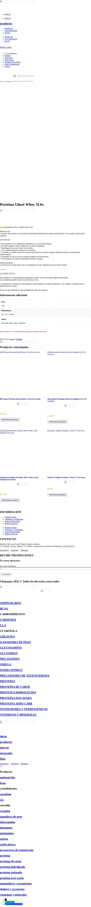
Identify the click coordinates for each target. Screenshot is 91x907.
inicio (3, 736)
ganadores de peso (11, 816)
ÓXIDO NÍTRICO (11, 670)
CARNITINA (8, 619)
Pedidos (8, 56)
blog (2, 758)
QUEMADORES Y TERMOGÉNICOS (24, 709)
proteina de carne (10, 861)
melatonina (7, 833)
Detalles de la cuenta (12, 62)
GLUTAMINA (9, 653)
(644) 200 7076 (68, 546)
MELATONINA (10, 658)
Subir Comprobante (12, 64)
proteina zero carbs (12, 878)
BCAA (4, 608)
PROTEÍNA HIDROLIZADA (18, 692)
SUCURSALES (11, 31)
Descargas (8, 58)
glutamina (6, 827)
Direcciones (9, 60)
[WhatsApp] (6, 902)
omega (4, 838)
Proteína (9, 81)
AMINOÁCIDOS (10, 603)
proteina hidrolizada (12, 866)
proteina (5, 855)
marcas (4, 747)
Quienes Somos (10, 517)
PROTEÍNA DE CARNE (15, 686)
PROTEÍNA (7, 681)
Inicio (2, 81)
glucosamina (7, 822)
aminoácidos (7, 777)
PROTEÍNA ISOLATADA (16, 698)
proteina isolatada (11, 872)
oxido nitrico (8, 844)
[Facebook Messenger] (6, 904)
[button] (45, 49)
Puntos (7, 66)
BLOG (7, 33)
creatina (5, 810)
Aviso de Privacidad (12, 521)
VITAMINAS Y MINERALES (18, 714)
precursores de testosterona (16, 850)
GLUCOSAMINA (11, 647)
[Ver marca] (18, 211)
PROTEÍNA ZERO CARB (16, 703)
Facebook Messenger (15, 904)
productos (6, 23)
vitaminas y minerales (13, 894)
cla (2, 799)
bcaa (3, 783)
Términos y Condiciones (14, 519)
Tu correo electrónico (8, 566)
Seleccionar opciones (10, 420)
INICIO (8, 14)
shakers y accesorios (12, 889)
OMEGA (5, 664)
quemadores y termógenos (16, 883)
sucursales (6, 753)
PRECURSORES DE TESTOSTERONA (24, 675)
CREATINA (7, 636)
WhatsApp (11, 902)
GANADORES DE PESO (15, 642)
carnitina (5, 794)
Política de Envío (11, 523)
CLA (3, 625)
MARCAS (9, 28)
